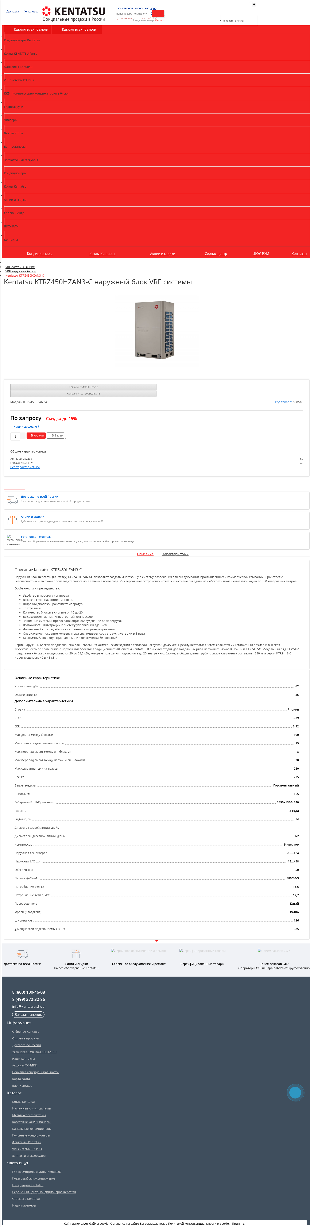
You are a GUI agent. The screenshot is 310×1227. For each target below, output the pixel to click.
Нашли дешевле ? (26, 426)
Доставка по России (26, 1045)
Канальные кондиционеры (31, 1129)
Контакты (299, 253)
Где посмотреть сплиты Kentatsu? (36, 1172)
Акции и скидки (162, 253)
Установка (31, 11)
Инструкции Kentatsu (27, 1185)
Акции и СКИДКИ (24, 1065)
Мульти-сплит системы (29, 1115)
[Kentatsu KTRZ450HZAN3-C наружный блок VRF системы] (157, 331)
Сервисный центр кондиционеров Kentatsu (44, 1192)
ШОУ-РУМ (261, 253)
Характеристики (175, 554)
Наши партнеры (24, 1205)
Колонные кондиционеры (31, 1135)
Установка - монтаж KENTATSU (34, 1052)
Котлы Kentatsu (102, 253)
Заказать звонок (28, 1014)
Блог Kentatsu (22, 1086)
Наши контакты (23, 1059)
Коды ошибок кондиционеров (33, 1178)
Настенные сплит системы (31, 1108)
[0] (224, 9)
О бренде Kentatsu (25, 1032)
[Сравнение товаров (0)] (217, 9)
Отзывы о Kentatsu (26, 1199)
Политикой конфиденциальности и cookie (198, 1224)
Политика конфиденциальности (35, 1072)
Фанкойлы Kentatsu (26, 1142)
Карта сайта (21, 1079)
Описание (145, 554)
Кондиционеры (40, 253)
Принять (238, 1224)
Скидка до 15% (61, 418)
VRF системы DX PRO (27, 1149)
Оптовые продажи (25, 1038)
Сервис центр (216, 253)
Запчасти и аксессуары (29, 1156)
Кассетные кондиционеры (31, 1122)
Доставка (12, 11)
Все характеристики (25, 467)
